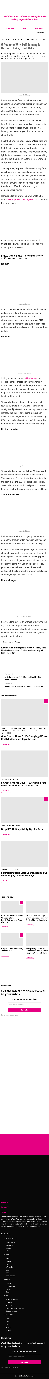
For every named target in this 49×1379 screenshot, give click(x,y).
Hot (24, 28)
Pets (18, 826)
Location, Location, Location (15, 1308)
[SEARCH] (46, 32)
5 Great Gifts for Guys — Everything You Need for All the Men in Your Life (23, 784)
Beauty (5, 728)
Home (6, 1296)
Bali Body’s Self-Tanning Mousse (21, 199)
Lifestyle (25, 730)
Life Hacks (14, 730)
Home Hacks (10, 1302)
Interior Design (10, 1305)
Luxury (8, 1270)
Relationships (10, 1276)
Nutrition (8, 1289)
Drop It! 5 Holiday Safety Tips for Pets (22, 829)
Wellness (6, 733)
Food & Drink (8, 826)
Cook (7, 1318)
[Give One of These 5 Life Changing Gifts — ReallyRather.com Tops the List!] (24, 712)
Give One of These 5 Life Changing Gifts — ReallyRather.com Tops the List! (24, 738)
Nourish (8, 1330)
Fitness (8, 1283)
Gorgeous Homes (12, 1299)
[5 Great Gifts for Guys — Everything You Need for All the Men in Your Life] (24, 763)
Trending (38, 28)
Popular (10, 28)
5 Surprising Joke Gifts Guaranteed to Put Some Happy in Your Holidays (24, 874)
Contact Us (5, 1207)
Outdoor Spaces (11, 1311)
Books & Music (11, 1242)
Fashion (43, 728)
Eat (7, 1324)
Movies (8, 1248)
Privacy (4, 1212)
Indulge (8, 1327)
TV (7, 1251)
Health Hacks (10, 1286)
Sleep (34, 730)
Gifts (4, 730)
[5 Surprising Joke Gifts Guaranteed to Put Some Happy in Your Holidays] (24, 854)
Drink (7, 1321)
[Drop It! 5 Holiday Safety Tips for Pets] (24, 810)
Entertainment (30, 728)
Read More (6, 744)
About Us (4, 1202)
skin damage (31, 378)
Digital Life (16, 728)
